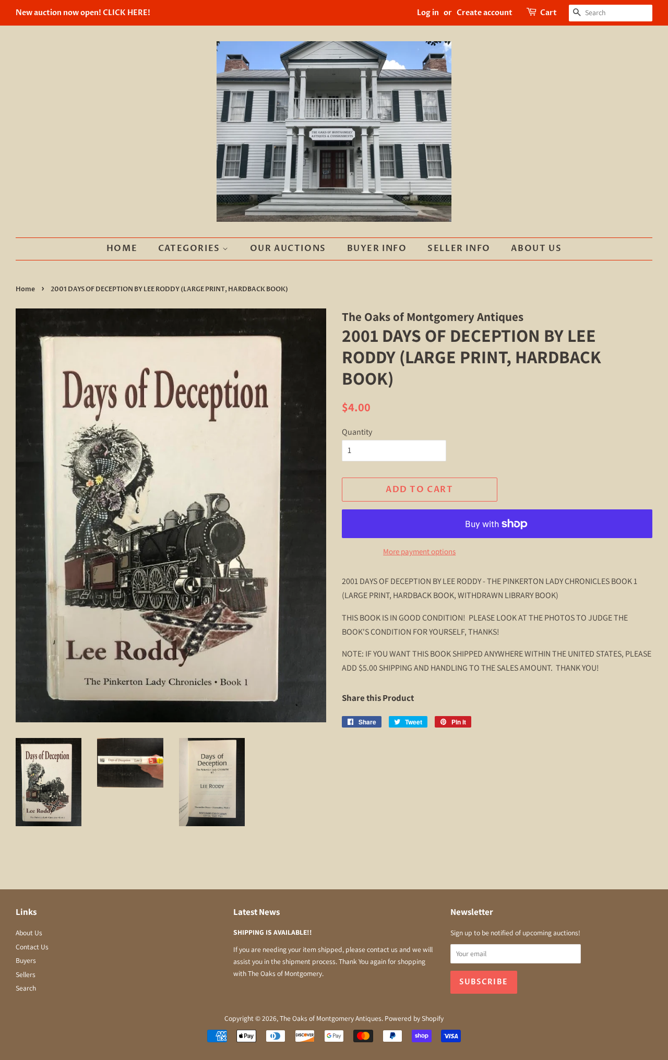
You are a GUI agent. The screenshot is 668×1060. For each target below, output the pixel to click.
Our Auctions (288, 248)
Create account (484, 13)
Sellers (25, 974)
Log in (428, 13)
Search (26, 988)
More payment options (419, 551)
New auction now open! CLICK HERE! (83, 13)
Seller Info (459, 248)
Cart (548, 13)
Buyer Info (377, 248)
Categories (190, 248)
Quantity (357, 431)
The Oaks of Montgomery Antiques (330, 1018)
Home (121, 248)
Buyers (26, 960)
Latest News (256, 912)
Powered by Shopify (414, 1018)
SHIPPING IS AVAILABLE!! (272, 932)
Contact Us (32, 946)
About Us (536, 248)
